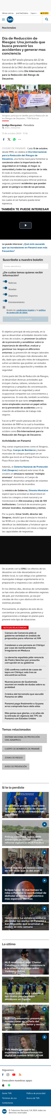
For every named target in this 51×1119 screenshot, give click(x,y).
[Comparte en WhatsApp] (14, 139)
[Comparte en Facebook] (3, 139)
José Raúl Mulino (22, 13)
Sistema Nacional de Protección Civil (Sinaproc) (22, 738)
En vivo (45, 13)
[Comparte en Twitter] (9, 139)
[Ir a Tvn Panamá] (24, 19)
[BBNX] (4, 1111)
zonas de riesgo (14, 757)
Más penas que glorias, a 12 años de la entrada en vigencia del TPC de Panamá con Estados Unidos (24, 716)
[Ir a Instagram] (8, 1074)
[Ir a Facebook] (3, 1074)
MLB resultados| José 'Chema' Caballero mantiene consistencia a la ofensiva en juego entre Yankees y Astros (25, 967)
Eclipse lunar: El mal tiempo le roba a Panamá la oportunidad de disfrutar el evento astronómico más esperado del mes (25, 894)
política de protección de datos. (26, 311)
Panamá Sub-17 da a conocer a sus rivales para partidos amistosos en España (24, 996)
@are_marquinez (12, 128)
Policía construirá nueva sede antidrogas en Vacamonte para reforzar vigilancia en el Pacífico (24, 839)
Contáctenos (7, 1103)
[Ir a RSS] (20, 1074)
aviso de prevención (16, 766)
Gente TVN (6, 1093)
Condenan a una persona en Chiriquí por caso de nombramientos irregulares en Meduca (25, 648)
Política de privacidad (36, 1093)
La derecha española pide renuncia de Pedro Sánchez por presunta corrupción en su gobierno (24, 660)
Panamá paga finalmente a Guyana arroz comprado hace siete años (24, 705)
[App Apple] (3, 1085)
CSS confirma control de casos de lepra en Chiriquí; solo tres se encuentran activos (23, 672)
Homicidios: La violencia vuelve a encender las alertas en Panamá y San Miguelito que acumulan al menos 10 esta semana (25, 922)
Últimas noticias (8, 13)
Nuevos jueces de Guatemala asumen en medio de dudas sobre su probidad (25, 684)
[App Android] (9, 1085)
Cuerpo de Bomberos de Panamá (22, 748)
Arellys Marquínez (18, 125)
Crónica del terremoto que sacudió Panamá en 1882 (24, 695)
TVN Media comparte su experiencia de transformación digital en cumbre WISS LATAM (24, 1052)
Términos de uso (9, 1098)
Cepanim (34, 13)
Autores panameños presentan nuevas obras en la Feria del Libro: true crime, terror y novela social (24, 1023)
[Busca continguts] (46, 19)
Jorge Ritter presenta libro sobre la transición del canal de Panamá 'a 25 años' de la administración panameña (25, 810)
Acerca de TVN (33, 1098)
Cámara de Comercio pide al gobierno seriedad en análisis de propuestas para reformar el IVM (23, 636)
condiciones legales (25, 310)
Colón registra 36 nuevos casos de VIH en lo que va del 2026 (24, 869)
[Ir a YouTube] (14, 1074)
